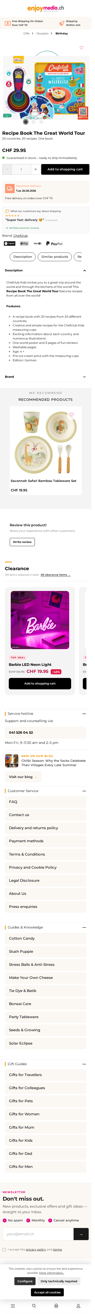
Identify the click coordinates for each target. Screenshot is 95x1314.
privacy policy (36, 1249)
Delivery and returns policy (33, 828)
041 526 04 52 (21, 732)
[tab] (45, 271)
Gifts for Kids (21, 1140)
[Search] (34, 1306)
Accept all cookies (47, 1292)
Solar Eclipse (20, 1043)
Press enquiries (23, 907)
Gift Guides (17, 1064)
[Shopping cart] (56, 1306)
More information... (51, 1273)
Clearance (17, 568)
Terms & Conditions (27, 854)
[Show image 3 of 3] (41, 122)
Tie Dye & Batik (22, 991)
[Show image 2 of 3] (33, 122)
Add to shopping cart (65, 169)
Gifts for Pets (21, 1101)
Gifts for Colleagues (27, 1088)
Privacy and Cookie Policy (33, 867)
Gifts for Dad (20, 1153)
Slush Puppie (21, 951)
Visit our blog (21, 777)
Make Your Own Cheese (31, 978)
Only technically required (59, 1281)
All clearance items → (56, 574)
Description (22, 257)
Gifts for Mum (21, 1127)
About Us (17, 893)
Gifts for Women (24, 1114)
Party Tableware (23, 1017)
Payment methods (26, 841)
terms (57, 1249)
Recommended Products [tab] (46, 399)
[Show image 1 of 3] (26, 122)
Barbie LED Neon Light (30, 664)
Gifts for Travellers (25, 1075)
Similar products (54, 257)
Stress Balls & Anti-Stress (32, 964)
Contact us (19, 815)
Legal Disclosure (24, 880)
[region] (45, 84)
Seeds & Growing (24, 1030)
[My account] (78, 1306)
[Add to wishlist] (82, 47)
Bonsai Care (20, 1004)
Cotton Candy (22, 938)
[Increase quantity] (35, 169)
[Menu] (13, 1306)
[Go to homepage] (45, 8)
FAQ (13, 802)
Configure (25, 1281)
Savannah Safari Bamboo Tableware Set (43, 481)
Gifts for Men (21, 1167)
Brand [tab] (9, 376)
